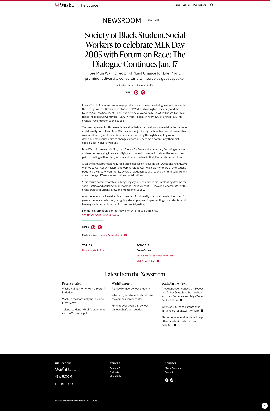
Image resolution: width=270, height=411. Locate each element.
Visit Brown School (146, 261)
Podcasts (114, 372)
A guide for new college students (131, 289)
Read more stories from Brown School (156, 256)
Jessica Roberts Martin (111, 235)
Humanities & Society (93, 250)
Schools (187, 5)
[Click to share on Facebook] (136, 92)
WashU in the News (174, 283)
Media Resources (173, 368)
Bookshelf (115, 368)
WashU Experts (122, 283)
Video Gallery (116, 376)
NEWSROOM (122, 21)
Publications (199, 5)
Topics (176, 5)
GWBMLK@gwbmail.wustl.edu (100, 215)
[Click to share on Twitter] (143, 92)
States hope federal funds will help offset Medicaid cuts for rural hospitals (182, 321)
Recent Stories (71, 283)
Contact (169, 372)
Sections (153, 20)
